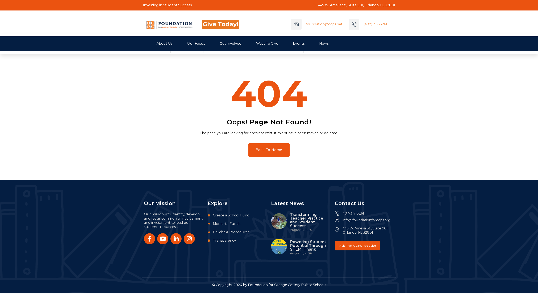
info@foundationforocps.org (366, 220)
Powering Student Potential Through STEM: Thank (308, 246)
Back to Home (269, 150)
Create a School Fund (231, 215)
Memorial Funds (226, 224)
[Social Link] (149, 238)
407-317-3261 (353, 213)
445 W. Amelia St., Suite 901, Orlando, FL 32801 (356, 5)
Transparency (224, 240)
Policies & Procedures (231, 232)
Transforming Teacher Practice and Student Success (306, 220)
